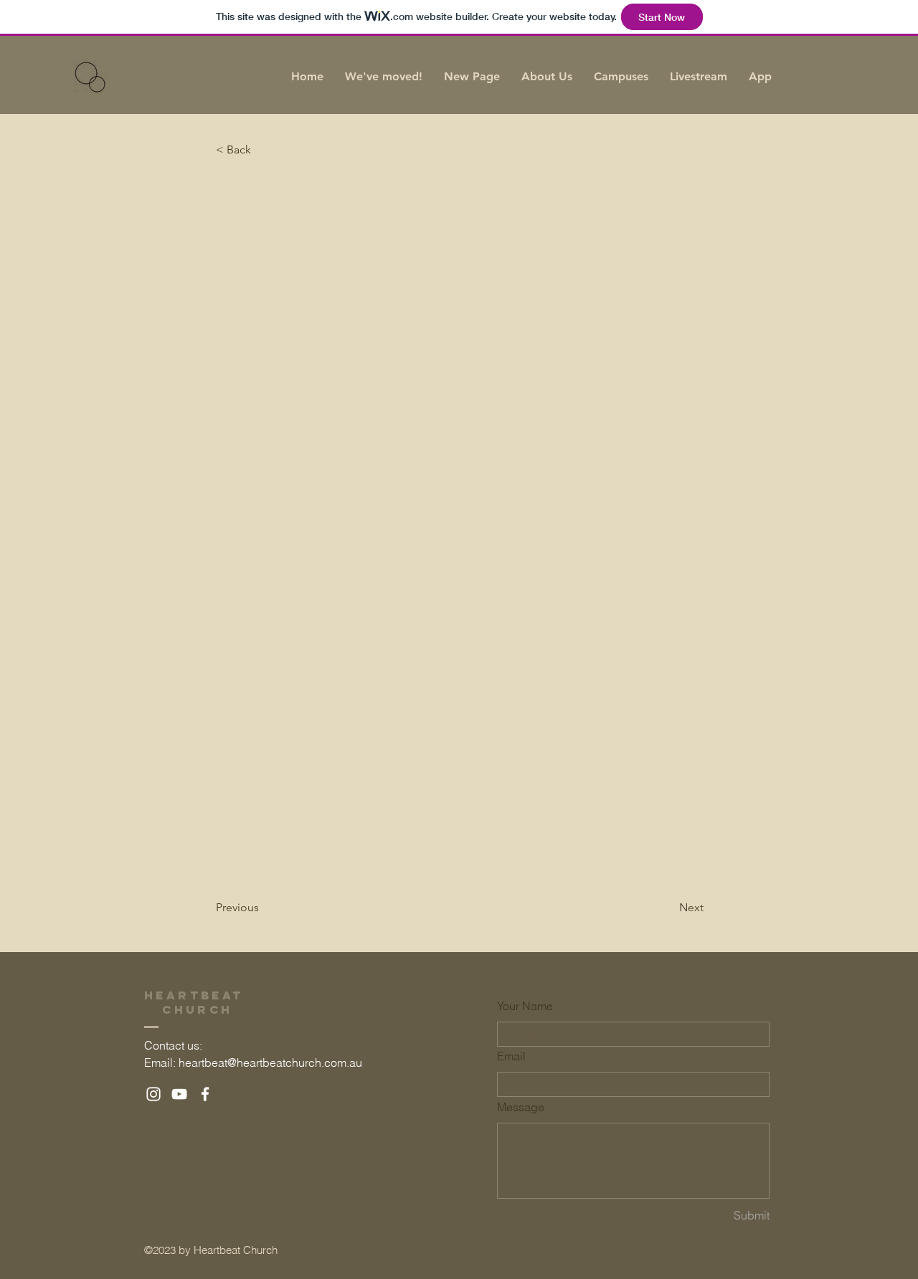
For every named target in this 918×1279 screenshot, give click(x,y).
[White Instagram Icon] (153, 1094)
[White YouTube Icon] (179, 1094)
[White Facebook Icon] (205, 1094)
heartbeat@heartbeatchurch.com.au (270, 1062)
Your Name (525, 1006)
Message (520, 1107)
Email (511, 1056)
